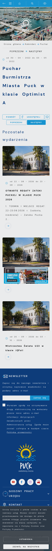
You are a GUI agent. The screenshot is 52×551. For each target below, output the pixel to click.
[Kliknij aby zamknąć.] (48, 254)
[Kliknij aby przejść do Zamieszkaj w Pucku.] (26, 275)
